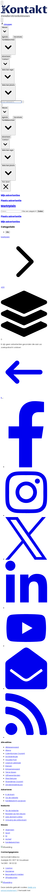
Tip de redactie (12, 810)
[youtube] (26, 646)
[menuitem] (26, 747)
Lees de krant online (13, 817)
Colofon (9, 868)
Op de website (11, 797)
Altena (8, 750)
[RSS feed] (26, 737)
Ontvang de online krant (15, 820)
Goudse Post (11, 759)
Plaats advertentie (11, 200)
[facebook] (26, 467)
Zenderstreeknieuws (14, 784)
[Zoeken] (23, 102)
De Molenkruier (11, 756)
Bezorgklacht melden (14, 874)
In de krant (9, 794)
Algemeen (9, 830)
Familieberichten (12, 842)
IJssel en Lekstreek (13, 763)
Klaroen (8, 766)
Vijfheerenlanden (12, 775)
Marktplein (5, 237)
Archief (8, 839)
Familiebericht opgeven (15, 800)
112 (6, 836)
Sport (7, 833)
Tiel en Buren (10, 772)
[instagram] (26, 515)
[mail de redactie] (26, 688)
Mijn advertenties (10, 195)
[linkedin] (26, 608)
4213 (2, 287)
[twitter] (26, 559)
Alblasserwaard (12, 747)
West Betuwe (11, 778)
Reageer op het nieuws (15, 813)
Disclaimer (9, 871)
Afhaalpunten (11, 877)
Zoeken (40, 211)
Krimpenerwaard (12, 769)
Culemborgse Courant (15, 753)
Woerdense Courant (14, 781)
